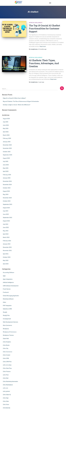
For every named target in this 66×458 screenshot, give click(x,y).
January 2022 (6, 244)
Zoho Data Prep (7, 368)
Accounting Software (8, 272)
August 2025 (6, 158)
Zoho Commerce (7, 351)
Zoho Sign (6, 398)
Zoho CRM (6, 358)
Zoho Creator (6, 355)
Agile (4, 275)
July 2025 (5, 161)
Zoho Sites (6, 401)
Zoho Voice (6, 404)
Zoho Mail (5, 378)
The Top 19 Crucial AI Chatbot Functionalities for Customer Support (44, 28)
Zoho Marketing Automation (10, 381)
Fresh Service (6, 289)
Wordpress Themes (8, 335)
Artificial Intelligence (35, 22)
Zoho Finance (6, 371)
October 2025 (6, 151)
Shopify (5, 312)
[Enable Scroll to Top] (62, 454)
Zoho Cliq (5, 348)
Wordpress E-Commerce (9, 332)
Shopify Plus (6, 315)
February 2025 (7, 174)
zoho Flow (6, 374)
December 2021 (7, 247)
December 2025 (7, 145)
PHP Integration (7, 305)
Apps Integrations (7, 279)
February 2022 (7, 240)
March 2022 (6, 237)
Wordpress (6, 328)
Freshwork (6, 292)
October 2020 (6, 257)
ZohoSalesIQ (6, 407)
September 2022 (7, 217)
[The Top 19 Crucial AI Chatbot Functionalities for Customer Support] (14, 29)
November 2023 (7, 197)
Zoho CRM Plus (7, 361)
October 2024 (6, 188)
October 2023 (6, 201)
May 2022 (5, 230)
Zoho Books (6, 345)
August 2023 (6, 207)
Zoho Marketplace (8, 384)
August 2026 (6, 118)
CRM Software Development (10, 285)
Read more (43, 46)
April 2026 (5, 131)
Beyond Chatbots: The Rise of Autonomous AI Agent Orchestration (21, 101)
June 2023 (6, 214)
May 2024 (5, 194)
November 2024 (7, 184)
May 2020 (5, 260)
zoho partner (6, 391)
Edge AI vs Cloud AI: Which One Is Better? (14, 98)
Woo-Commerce (7, 325)
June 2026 (6, 125)
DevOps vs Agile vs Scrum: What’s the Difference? (16, 104)
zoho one (5, 388)
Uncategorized (7, 318)
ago (42, 49)
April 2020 (5, 263)
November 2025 (7, 148)
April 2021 (5, 254)
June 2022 (6, 227)
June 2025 (6, 164)
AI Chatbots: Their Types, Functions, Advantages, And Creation (44, 63)
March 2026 (6, 135)
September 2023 (7, 204)
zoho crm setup (7, 365)
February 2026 (7, 138)
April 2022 (5, 234)
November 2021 (7, 250)
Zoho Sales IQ (7, 394)
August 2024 (6, 191)
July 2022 (5, 224)
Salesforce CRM (7, 308)
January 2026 (6, 141)
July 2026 (5, 122)
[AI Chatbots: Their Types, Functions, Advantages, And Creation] (14, 64)
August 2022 (6, 221)
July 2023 (5, 211)
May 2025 (5, 168)
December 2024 (7, 181)
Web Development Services (10, 322)
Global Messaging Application (11, 295)
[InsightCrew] (19, 2)
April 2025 (5, 171)
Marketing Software (8, 299)
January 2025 (6, 178)
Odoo (4, 302)
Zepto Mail (6, 338)
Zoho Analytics (7, 341)
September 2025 (7, 155)
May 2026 (5, 128)
